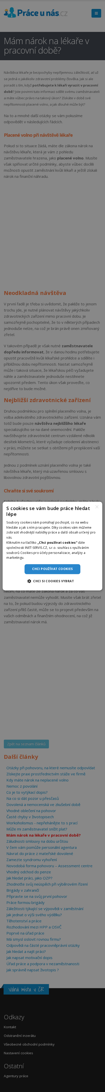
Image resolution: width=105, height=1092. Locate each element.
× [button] (97, 507)
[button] (52, 581)
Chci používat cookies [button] (52, 569)
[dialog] (52, 546)
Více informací (36, 558)
